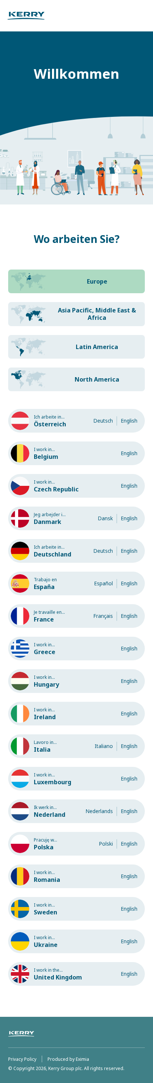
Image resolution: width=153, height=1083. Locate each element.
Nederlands (99, 811)
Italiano (104, 745)
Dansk (105, 518)
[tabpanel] (76, 702)
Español (103, 583)
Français (103, 615)
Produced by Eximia (68, 1059)
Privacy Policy (22, 1059)
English (129, 420)
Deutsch (103, 420)
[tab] (76, 281)
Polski (106, 843)
